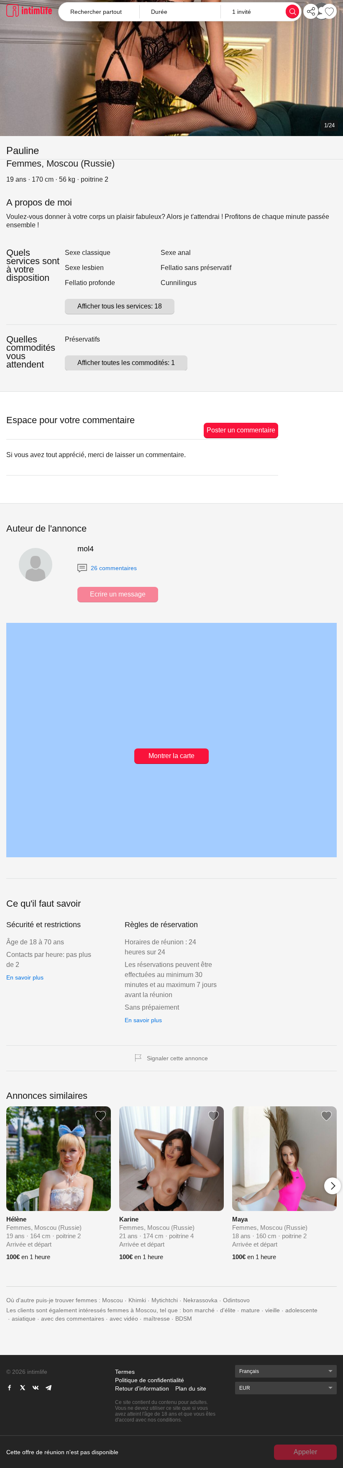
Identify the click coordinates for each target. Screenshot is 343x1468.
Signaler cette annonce (177, 1058)
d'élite (227, 1310)
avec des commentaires (72, 1318)
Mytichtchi (164, 1300)
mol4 (85, 549)
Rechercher (292, 11)
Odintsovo (236, 1300)
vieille (272, 1310)
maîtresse (156, 1318)
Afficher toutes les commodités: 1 (126, 362)
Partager (310, 11)
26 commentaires (113, 568)
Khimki (137, 1300)
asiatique (24, 1318)
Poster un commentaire (241, 430)
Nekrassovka (200, 1300)
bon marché (199, 1310)
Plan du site (190, 1388)
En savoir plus (25, 977)
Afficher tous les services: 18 (119, 306)
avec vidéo (124, 1318)
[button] (179, 12)
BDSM (183, 1318)
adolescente (301, 1310)
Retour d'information (142, 1388)
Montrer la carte (171, 755)
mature (250, 1310)
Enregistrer (329, 11)
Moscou (112, 1300)
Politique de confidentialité (149, 1380)
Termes (125, 1371)
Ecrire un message (118, 594)
